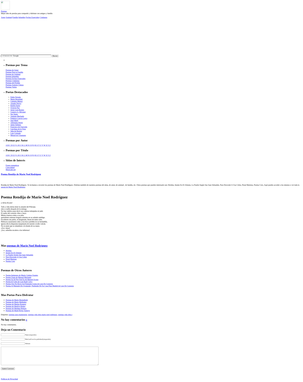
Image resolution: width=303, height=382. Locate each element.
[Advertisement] (151, 36)
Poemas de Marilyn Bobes (15, 306)
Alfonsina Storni (16, 123)
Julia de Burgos (16, 131)
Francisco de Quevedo (18, 127)
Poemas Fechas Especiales (15, 79)
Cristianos (43, 17)
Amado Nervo (15, 103)
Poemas (4, 11)
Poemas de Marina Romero (16, 304)
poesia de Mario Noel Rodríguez (13, 187)
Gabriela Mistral (16, 101)
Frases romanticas (12, 165)
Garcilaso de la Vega (18, 129)
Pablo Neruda (15, 97)
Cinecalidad (10, 167)
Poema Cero (10, 261)
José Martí (14, 121)
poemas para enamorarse (18, 315)
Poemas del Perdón (13, 83)
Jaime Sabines (15, 125)
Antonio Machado (17, 116)
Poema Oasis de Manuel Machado (18, 277)
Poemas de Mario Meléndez (16, 302)
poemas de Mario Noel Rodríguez (27, 245)
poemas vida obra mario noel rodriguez (42, 315)
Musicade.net (11, 170)
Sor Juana (14, 114)
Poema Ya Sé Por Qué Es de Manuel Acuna (22, 280)
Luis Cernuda (15, 133)
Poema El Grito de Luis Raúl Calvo (19, 282)
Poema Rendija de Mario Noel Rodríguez (21, 174)
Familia (15, 17)
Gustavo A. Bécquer (18, 112)
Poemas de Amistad (13, 74)
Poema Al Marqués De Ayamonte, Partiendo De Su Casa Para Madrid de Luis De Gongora (40, 286)
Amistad (9, 17)
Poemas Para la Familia (14, 72)
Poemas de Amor (12, 70)
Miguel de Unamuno (18, 135)
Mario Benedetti (16, 99)
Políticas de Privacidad (9, 379)
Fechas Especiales (32, 17)
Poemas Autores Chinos (15, 85)
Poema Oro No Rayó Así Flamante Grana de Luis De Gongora (29, 284)
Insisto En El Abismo (14, 253)
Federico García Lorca (18, 118)
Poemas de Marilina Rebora (16, 308)
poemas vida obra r (65, 315)
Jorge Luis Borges (17, 110)
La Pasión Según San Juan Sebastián (19, 255)
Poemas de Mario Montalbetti (17, 300)
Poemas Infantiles (12, 76)
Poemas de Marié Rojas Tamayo (18, 311)
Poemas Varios (11, 87)
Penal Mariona (11, 259)
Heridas (8, 251)
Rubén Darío (15, 106)
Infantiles (21, 17)
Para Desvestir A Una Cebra (16, 257)
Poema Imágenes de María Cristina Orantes (22, 275)
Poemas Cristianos (12, 81)
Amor (3, 17)
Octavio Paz (15, 108)
